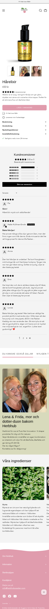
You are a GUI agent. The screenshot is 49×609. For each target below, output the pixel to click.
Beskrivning (7, 122)
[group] (24, 1)
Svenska (5, 603)
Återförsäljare (8, 573)
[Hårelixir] (12, 71)
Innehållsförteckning (10, 134)
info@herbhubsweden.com (13, 588)
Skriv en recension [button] (24, 184)
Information (7, 564)
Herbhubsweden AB (13, 608)
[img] (8, 199)
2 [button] (23, 338)
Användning (7, 126)
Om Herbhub (7, 556)
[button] (40, 10)
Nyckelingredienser (10, 130)
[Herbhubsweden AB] (24, 10)
